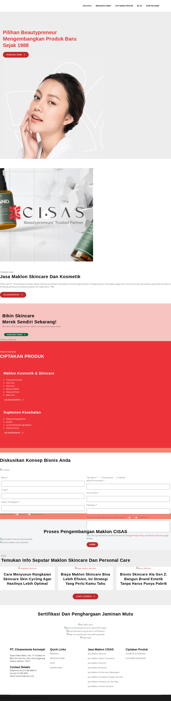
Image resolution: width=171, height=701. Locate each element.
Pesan (145, 517)
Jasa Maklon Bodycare (97, 667)
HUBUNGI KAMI (14, 54)
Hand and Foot (12, 392)
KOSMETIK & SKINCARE (136, 653)
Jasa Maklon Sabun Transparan (101, 658)
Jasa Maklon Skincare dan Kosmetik (40, 276)
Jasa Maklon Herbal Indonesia (101, 686)
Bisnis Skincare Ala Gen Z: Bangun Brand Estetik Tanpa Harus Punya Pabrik (143, 578)
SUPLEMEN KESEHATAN (136, 658)
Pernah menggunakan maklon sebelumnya (106, 517)
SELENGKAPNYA (11, 294)
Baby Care (10, 395)
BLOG (52, 663)
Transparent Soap (14, 380)
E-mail (4, 490)
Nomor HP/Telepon (10, 502)
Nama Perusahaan (95, 480)
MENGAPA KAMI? (57, 658)
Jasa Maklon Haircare (97, 663)
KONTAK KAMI (56, 667)
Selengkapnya (12, 399)
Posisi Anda (92, 493)
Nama (4, 477)
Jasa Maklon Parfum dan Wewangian (104, 672)
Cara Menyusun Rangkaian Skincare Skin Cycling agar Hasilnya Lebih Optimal (27, 578)
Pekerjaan (92, 505)
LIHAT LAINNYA (84, 596)
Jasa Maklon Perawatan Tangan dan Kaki (105, 677)
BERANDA (54, 653)
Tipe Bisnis (92, 477)
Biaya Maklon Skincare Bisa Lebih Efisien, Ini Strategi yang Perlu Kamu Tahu (85, 578)
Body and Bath (12, 389)
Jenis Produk (7, 514)
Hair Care (10, 383)
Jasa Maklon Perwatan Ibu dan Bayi (103, 681)
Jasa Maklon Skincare (97, 653)
